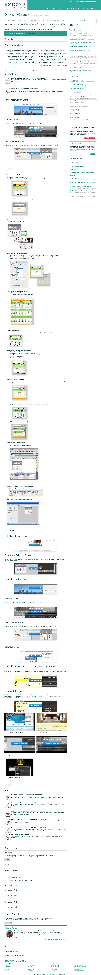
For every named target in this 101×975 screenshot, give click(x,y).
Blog (48, 8)
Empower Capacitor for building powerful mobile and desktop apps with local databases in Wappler (83, 172)
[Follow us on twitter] (10, 961)
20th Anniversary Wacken (14, 777)
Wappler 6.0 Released (75, 162)
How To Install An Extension (80, 972)
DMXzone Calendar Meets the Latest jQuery (80, 50)
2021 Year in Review (74, 195)
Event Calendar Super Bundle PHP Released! (80, 59)
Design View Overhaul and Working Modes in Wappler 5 (83, 186)
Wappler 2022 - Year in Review (77, 166)
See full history (8, 922)
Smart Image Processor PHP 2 (77, 96)
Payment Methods (32, 965)
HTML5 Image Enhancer (75, 92)
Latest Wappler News (76, 158)
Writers (6, 970)
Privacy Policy (54, 968)
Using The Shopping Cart (79, 965)
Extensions (61, 8)
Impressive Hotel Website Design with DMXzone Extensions (83, 42)
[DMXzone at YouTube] (8, 961)
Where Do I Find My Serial (79, 970)
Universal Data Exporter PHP (39, 696)
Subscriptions (91, 8)
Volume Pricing (31, 968)
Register (72, 1)
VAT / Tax (30, 966)
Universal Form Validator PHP (77, 88)
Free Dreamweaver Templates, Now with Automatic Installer (83, 54)
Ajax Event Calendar (74, 109)
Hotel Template (43, 732)
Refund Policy (54, 969)
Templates (69, 8)
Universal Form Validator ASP (77, 84)
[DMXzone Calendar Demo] (35, 116)
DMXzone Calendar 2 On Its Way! (78, 38)
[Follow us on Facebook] (6, 961)
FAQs (40, 15)
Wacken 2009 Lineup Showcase (48, 755)
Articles (54, 8)
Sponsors (7, 969)
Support (46, 15)
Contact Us (7, 966)
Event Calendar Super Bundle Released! (79, 62)
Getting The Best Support (79, 968)
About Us (7, 965)
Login (77, 1)
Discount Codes (31, 969)
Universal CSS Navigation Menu (77, 105)
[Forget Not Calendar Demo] (35, 575)
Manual (34, 15)
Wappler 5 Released (74, 178)
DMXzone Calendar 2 (31, 33)
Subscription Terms (55, 966)
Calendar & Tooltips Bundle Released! (79, 66)
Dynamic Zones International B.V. (51, 974)
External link (12, 853)
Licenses (53, 970)
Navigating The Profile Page (80, 966)
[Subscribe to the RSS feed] (13, 961)
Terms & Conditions (55, 965)
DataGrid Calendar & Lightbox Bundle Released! (81, 70)
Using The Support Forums (79, 969)
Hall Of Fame (8, 972)
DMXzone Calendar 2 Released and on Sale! (80, 34)
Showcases (76, 8)
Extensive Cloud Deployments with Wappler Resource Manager (83, 182)
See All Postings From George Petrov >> (55, 939)
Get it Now (92, 153)
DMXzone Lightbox (74, 117)
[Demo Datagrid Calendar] (35, 619)
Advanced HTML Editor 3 (76, 101)
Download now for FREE (89, 137)
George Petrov (11, 928)
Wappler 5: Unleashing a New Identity (78, 191)
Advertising (7, 968)
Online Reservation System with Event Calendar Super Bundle (83, 46)
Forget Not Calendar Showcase (15, 755)
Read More (72, 169)
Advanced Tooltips (50, 829)
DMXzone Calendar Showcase (15, 732)
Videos (84, 8)
